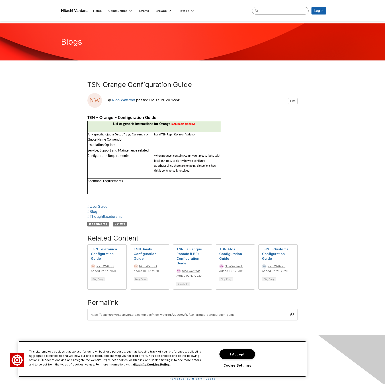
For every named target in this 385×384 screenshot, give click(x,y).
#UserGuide (97, 206)
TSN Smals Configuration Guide (145, 254)
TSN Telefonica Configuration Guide (104, 254)
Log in (318, 10)
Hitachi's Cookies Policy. (151, 364)
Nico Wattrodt (123, 100)
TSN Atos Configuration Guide (230, 254)
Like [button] (293, 101)
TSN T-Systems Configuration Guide (275, 254)
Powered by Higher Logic (193, 378)
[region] (162, 359)
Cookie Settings (237, 365)
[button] (120, 10)
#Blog (92, 211)
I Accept (237, 354)
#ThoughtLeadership (105, 216)
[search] (256, 10)
